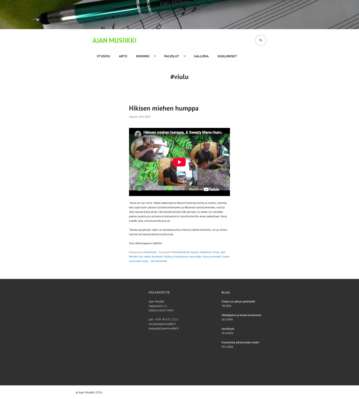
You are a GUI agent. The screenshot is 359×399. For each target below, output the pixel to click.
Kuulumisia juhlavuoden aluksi (240, 342)
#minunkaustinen (180, 252)
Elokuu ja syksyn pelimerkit (238, 301)
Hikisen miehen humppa (164, 108)
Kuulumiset (227, 56)
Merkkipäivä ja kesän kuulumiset (242, 315)
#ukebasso (206, 252)
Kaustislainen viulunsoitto (187, 256)
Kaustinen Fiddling (162, 256)
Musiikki (143, 56)
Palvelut (171, 56)
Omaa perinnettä (211, 256)
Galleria (201, 56)
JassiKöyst (228, 328)
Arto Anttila (145, 256)
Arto (123, 56)
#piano (195, 252)
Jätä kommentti (159, 261)
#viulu (216, 252)
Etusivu (103, 56)
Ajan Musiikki (115, 40)
